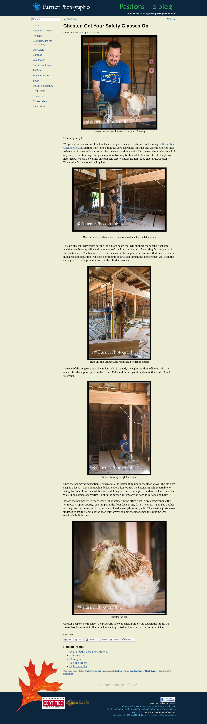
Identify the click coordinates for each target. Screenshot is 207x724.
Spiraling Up (76, 655)
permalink (68, 674)
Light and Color (78, 666)
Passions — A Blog (43, 30)
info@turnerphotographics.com (159, 13)
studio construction (133, 671)
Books (36, 80)
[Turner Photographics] (62, 6)
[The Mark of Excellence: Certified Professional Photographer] (53, 703)
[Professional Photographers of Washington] (78, 703)
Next (171, 19)
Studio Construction (94, 671)
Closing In (75, 659)
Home (36, 25)
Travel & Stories (41, 75)
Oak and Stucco (78, 662)
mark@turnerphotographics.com (159, 712)
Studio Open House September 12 (88, 652)
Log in (172, 718)
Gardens (37, 55)
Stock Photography (43, 86)
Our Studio (38, 49)
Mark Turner (93, 32)
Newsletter (38, 96)
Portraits (37, 35)
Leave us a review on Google (162, 703)
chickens (118, 671)
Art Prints (38, 70)
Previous (70, 19)
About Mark (39, 106)
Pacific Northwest (42, 65)
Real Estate (39, 91)
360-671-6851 (134, 13)
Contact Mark (40, 101)
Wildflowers (39, 60)
